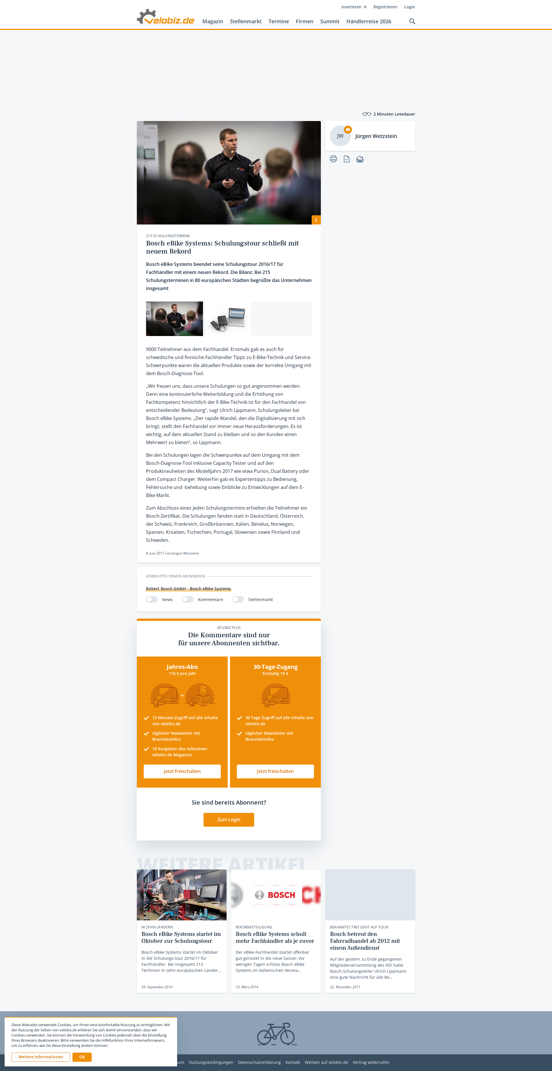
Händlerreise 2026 (368, 21)
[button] (82, 1057)
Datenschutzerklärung (259, 1062)
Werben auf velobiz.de (326, 1062)
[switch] (152, 599)
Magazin (212, 21)
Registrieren (385, 6)
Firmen (304, 21)
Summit (330, 21)
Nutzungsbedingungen (211, 1062)
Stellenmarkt (246, 21)
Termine (279, 21)
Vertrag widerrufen (371, 1062)
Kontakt (292, 1062)
